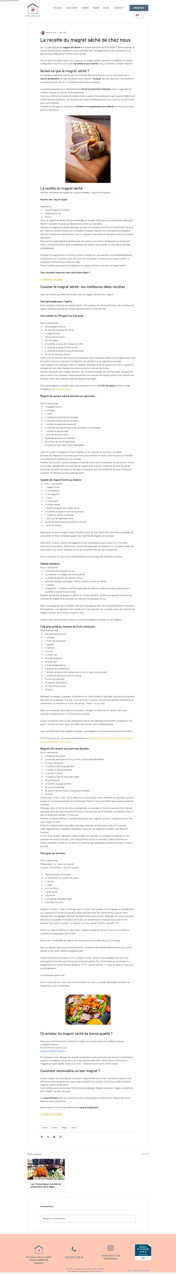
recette (44, 1128)
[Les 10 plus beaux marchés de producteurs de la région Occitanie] (46, 1169)
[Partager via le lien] (60, 1137)
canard (54, 1128)
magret (64, 1128)
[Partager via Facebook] (41, 1137)
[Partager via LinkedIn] (54, 1137)
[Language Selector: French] (139, 15)
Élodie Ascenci (96, 1271)
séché (74, 1128)
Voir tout (145, 1154)
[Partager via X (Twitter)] (48, 1137)
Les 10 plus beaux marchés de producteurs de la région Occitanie (46, 1185)
